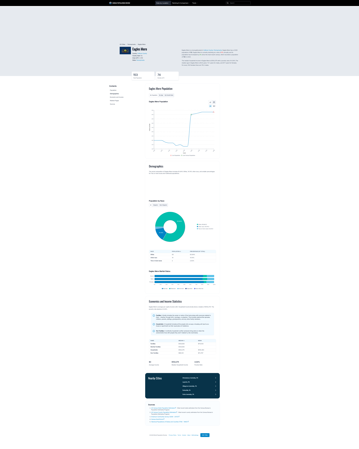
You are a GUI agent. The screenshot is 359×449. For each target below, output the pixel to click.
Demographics (114, 93)
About (188, 435)
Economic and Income (116, 97)
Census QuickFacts (157, 419)
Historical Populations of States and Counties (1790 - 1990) (169, 422)
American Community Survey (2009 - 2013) (164, 416)
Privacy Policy (172, 435)
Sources (112, 104)
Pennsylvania (132, 44)
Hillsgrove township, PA (189, 386)
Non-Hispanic (163, 205)
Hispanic (155, 205)
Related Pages (114, 100)
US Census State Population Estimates (163, 408)
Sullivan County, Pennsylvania (213, 50)
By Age (161, 95)
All (210, 106)
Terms (179, 435)
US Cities (122, 44)
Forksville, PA (186, 390)
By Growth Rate (169, 95)
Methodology (195, 435)
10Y (214, 106)
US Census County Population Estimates (163, 412)
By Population (153, 95)
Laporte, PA (186, 382)
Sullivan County (142, 53)
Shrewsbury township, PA (190, 378)
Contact (184, 435)
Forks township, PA (188, 394)
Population (113, 90)
